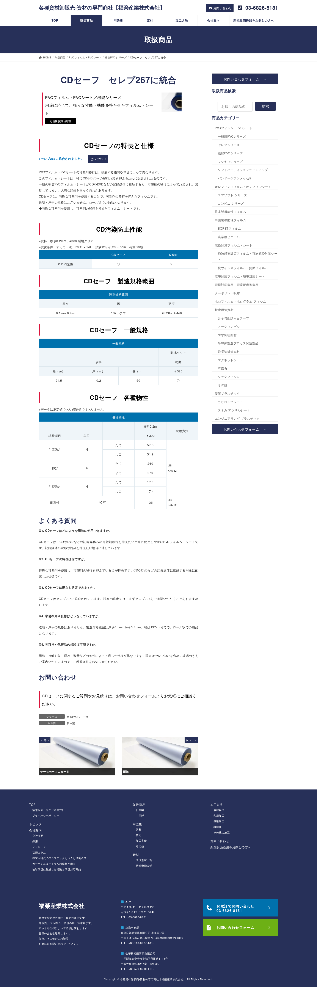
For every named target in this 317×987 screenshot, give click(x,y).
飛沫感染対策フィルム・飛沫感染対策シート (247, 256)
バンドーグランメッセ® (234, 178)
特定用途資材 (224, 310)
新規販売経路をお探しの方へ (230, 847)
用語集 (137, 824)
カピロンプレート (230, 402)
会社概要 (37, 835)
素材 (138, 829)
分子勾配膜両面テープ (233, 318)
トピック (35, 824)
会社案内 (35, 830)
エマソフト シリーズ (232, 195)
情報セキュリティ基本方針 (48, 810)
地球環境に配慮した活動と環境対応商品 (56, 869)
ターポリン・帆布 (227, 293)
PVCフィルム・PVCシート (233, 128)
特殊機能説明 (144, 865)
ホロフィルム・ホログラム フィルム (240, 301)
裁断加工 (218, 821)
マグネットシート (230, 360)
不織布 (222, 368)
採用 (35, 841)
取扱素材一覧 (144, 860)
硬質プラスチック (227, 393)
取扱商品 (139, 804)
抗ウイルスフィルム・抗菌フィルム (243, 268)
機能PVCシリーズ (78, 717)
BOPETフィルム (229, 228)
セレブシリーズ (229, 145)
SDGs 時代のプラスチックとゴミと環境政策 (59, 858)
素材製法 (218, 810)
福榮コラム (39, 852)
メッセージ (39, 847)
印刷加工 (218, 815)
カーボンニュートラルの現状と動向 (54, 863)
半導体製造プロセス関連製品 (238, 343)
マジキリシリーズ (230, 161)
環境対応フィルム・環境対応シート (240, 276)
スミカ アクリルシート (234, 410)
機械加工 (218, 827)
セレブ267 (98, 158)
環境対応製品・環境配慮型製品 (237, 284)
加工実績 (141, 840)
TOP (32, 804)
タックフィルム (229, 376)
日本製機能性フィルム (230, 211)
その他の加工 (221, 832)
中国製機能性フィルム (230, 220)
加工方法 (216, 804)
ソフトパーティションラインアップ (243, 170)
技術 (138, 835)
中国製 (140, 815)
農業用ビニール (229, 237)
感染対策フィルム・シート (233, 245)
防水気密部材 (227, 335)
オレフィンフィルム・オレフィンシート (243, 186)
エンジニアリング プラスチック (237, 418)
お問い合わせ (219, 841)
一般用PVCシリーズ (232, 136)
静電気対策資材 (229, 351)
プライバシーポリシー (45, 815)
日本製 (71, 723)
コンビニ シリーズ (231, 203)
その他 (222, 385)
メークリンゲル (229, 326)
